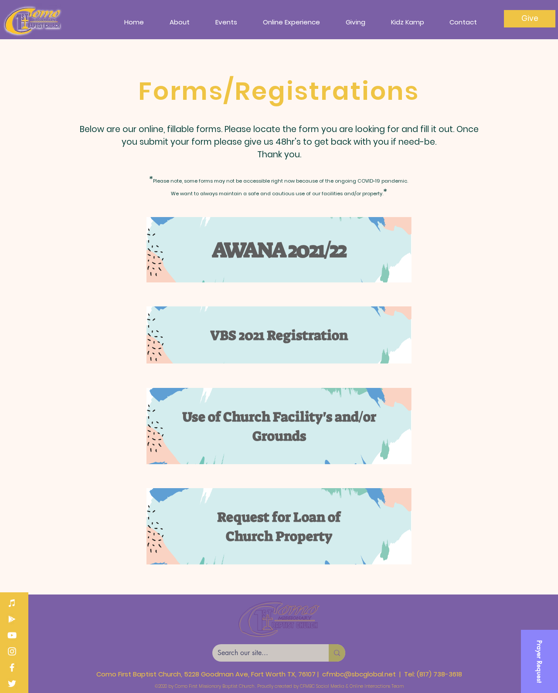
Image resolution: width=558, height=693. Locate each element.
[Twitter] (12, 683)
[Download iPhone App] (12, 603)
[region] (279, 249)
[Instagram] (12, 651)
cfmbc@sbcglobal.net (359, 674)
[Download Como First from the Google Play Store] (12, 619)
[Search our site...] (337, 653)
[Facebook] (12, 667)
